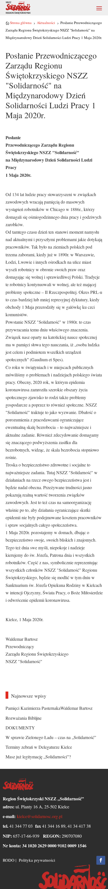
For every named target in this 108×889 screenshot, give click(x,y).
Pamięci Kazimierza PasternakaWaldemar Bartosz (49, 708)
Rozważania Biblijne (24, 718)
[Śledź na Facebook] (100, 860)
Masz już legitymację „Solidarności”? (38, 756)
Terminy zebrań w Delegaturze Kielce (39, 747)
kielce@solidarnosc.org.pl (39, 816)
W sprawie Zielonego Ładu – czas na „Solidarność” (51, 737)
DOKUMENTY (20, 727)
